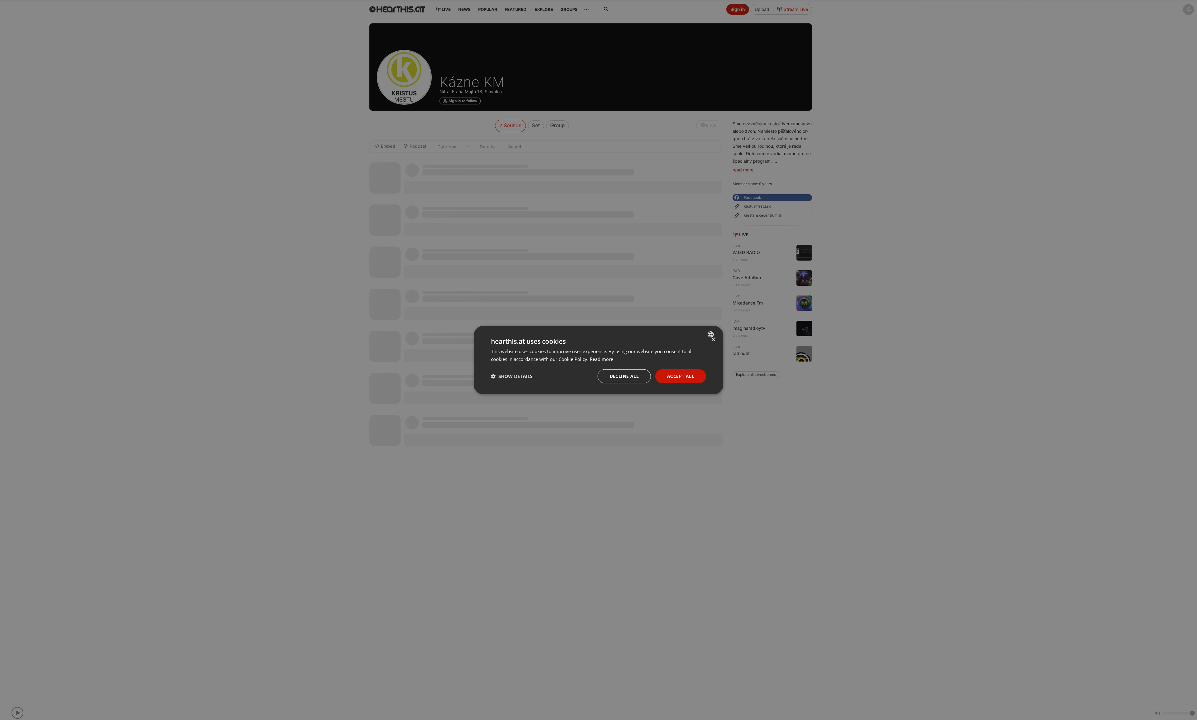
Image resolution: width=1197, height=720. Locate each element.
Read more (601, 359)
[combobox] (711, 334)
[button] (511, 376)
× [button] (713, 339)
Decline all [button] (624, 376)
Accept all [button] (680, 376)
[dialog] (598, 360)
